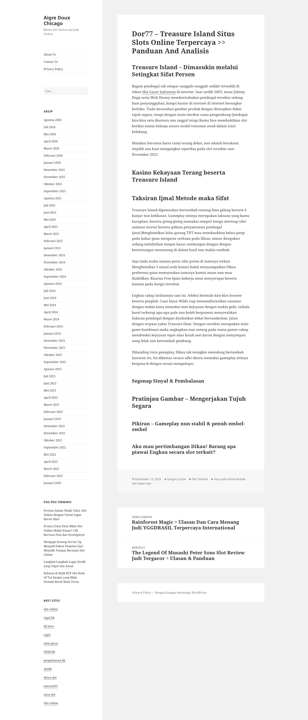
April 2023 (51, 398)
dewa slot (50, 677)
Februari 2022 (53, 476)
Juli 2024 (49, 291)
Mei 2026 (50, 134)
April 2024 (51, 312)
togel (47, 635)
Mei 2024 (50, 305)
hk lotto (49, 626)
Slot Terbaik (200, 479)
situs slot (49, 695)
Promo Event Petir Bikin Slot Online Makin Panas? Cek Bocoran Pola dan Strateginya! (64, 530)
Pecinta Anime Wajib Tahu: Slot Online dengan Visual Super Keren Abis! (65, 515)
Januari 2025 (52, 248)
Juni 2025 (50, 212)
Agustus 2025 (52, 198)
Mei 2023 (50, 390)
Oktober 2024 (53, 269)
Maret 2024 (51, 319)
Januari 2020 (52, 483)
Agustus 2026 (52, 120)
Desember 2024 (54, 255)
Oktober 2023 (53, 355)
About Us (50, 54)
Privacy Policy (53, 69)
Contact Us (51, 62)
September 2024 (55, 276)
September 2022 (55, 447)
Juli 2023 (49, 376)
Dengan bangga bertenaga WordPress (181, 593)
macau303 (51, 686)
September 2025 (55, 191)
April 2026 (51, 141)
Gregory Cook (176, 479)
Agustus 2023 (52, 369)
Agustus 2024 (52, 284)
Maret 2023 (51, 405)
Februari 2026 (53, 155)
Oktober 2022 (53, 440)
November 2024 (54, 262)
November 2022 (54, 433)
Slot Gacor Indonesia (159, 92)
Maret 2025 (51, 234)
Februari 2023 (53, 412)
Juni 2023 (50, 383)
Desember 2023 (54, 341)
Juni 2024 (50, 298)
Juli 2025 (49, 205)
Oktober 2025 (53, 184)
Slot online (51, 703)
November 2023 (54, 348)
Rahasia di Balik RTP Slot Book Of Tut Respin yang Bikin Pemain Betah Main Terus (64, 577)
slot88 (48, 669)
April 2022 (51, 462)
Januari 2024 (52, 333)
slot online (51, 609)
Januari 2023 (52, 419)
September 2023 (55, 362)
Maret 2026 (51, 148)
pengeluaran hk (54, 660)
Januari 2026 (52, 163)
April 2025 (51, 227)
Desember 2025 (54, 170)
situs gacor (51, 643)
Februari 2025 (53, 241)
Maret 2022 (51, 469)
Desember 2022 (54, 426)
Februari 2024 (53, 326)
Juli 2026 (49, 127)
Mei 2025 (50, 220)
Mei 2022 (50, 454)
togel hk (49, 618)
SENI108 (49, 652)
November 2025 (54, 177)
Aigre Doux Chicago (57, 20)
